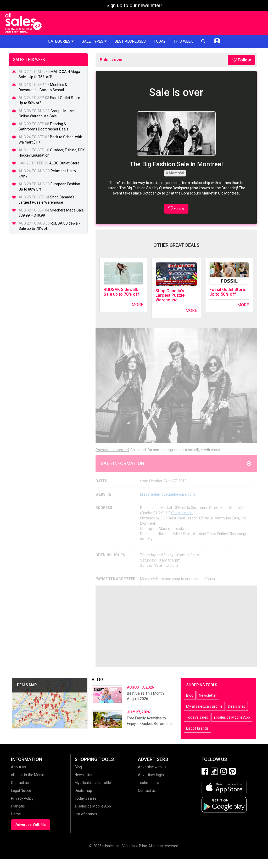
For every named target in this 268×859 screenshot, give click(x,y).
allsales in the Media (27, 775)
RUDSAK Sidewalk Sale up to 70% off (121, 292)
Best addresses (130, 41)
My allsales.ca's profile (204, 706)
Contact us (20, 783)
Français (18, 806)
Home (16, 814)
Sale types (93, 41)
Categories (59, 41)
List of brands (197, 728)
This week (183, 41)
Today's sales (197, 717)
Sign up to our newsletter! (134, 5)
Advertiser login (151, 775)
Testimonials (148, 783)
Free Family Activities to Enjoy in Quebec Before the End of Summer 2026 (149, 723)
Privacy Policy (22, 798)
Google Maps (182, 513)
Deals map (236, 706)
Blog (189, 695)
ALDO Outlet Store (64, 163)
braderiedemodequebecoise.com (167, 494)
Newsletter (208, 695)
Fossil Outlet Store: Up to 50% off (227, 292)
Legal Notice (21, 790)
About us (18, 767)
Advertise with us (152, 767)
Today (160, 41)
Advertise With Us (30, 824)
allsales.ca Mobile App (232, 717)
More (137, 304)
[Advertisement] (176, 626)
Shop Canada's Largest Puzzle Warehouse (170, 295)
